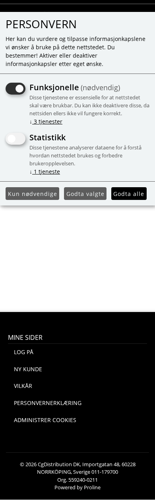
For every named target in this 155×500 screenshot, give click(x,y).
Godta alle (128, 194)
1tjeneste (44, 171)
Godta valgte (85, 194)
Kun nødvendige (32, 194)
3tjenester (45, 121)
